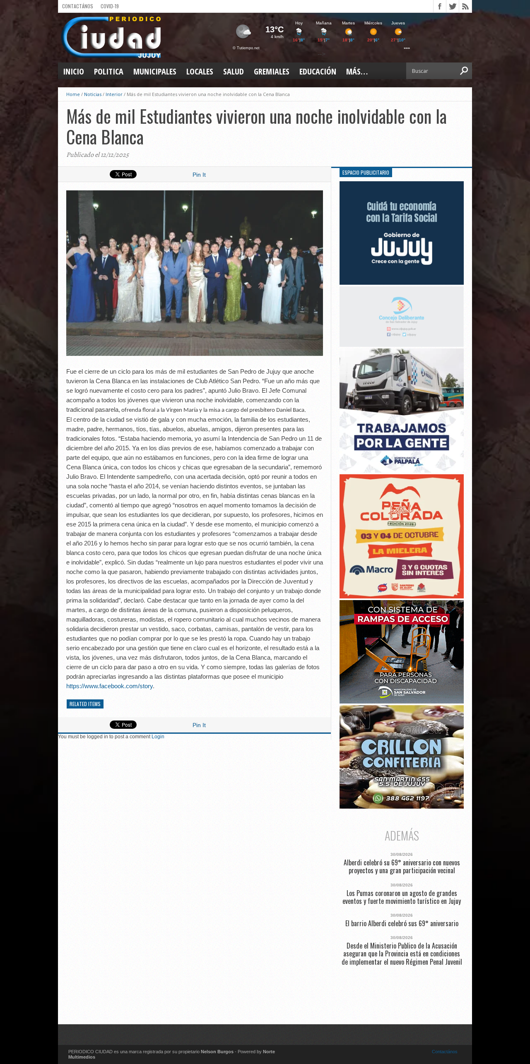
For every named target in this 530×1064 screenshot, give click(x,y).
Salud (233, 71)
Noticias (92, 94)
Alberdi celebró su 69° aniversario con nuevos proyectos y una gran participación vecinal (402, 866)
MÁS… (357, 71)
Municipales (154, 71)
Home (73, 94)
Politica (108, 71)
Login (158, 737)
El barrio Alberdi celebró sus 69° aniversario (401, 923)
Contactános (445, 1051)
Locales (199, 71)
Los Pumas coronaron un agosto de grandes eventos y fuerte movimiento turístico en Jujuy (401, 897)
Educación (317, 71)
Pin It (199, 174)
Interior (114, 94)
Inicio (73, 71)
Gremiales (271, 71)
